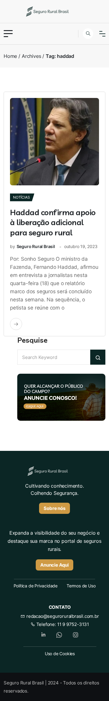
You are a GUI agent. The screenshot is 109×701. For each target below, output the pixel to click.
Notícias (21, 197)
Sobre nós (54, 508)
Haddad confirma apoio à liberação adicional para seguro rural (53, 222)
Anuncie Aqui (54, 565)
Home (10, 56)
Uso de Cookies (60, 653)
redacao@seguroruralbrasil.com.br (62, 616)
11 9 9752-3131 (73, 624)
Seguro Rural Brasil (36, 246)
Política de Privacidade (36, 585)
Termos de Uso (81, 585)
